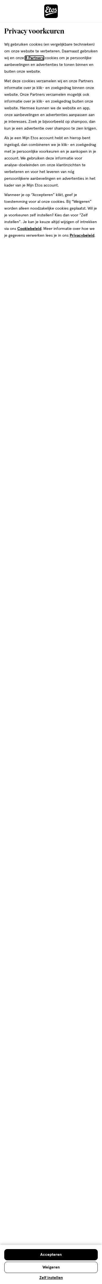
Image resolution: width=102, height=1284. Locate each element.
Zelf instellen (51, 1278)
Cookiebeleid (29, 229)
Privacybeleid (82, 236)
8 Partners (34, 58)
